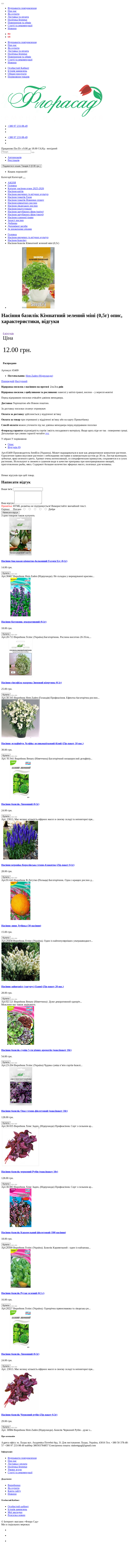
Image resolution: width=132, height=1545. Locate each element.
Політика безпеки (17, 19)
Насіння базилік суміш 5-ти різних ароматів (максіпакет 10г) (36, 1050)
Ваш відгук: (7, 503)
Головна (12, 185)
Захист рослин (16, 220)
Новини (12, 28)
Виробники (14, 1485)
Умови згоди (15, 1469)
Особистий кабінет (18, 1506)
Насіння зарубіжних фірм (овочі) (26, 214)
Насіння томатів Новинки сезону (26, 200)
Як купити (13, 14)
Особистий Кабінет (18, 68)
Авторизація (14, 157)
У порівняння (18, 439)
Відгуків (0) (14, 447)
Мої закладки (15, 1512)
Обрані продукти (17, 73)
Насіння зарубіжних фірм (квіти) (26, 211)
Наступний (21, 381)
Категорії (6, 177)
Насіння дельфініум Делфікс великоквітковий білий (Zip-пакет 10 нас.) (42, 743)
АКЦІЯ (12, 182)
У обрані (6, 439)
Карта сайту (14, 1491)
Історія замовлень (17, 71)
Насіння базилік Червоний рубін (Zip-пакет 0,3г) (29, 1414)
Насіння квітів (16, 191)
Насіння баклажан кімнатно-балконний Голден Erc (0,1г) (34, 561)
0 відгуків (8, 333)
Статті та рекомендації (20, 25)
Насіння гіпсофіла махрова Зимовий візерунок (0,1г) (31, 682)
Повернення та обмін (19, 22)
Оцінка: (5, 509)
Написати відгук (10, 512)
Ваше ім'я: (6, 489)
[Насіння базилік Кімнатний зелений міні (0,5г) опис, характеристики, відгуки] (38, 307)
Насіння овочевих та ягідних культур (28, 194)
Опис (11, 444)
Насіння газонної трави (20, 217)
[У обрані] (12, 573)
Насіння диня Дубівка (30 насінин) (21, 925)
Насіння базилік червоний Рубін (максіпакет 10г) (29, 1171)
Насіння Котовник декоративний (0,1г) (23, 621)
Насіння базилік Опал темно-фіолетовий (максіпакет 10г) (34, 1111)
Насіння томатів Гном (20, 197)
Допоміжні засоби (18, 226)
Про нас (12, 11)
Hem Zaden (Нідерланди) (39, 375)
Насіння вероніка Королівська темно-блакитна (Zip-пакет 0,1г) (37, 865)
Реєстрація (13, 160)
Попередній (7, 381)
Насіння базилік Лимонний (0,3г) (20, 804)
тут (47, 433)
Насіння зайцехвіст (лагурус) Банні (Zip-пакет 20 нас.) (32, 986)
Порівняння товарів (18, 76)
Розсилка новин (16, 1515)
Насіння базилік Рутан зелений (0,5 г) (22, 1293)
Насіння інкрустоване (20, 208)
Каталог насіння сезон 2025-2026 (26, 188)
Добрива (12, 223)
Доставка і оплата (17, 1463)
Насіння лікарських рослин (23, 205)
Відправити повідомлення (22, 8)
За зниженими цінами (20, 229)
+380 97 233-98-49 (18, 126)
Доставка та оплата (18, 16)
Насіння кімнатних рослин (22, 203)
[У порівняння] (15, 573)
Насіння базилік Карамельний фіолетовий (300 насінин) (33, 1232)
